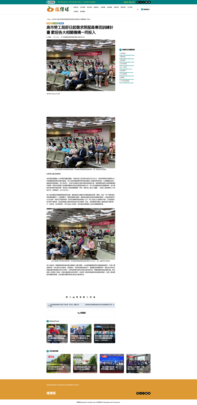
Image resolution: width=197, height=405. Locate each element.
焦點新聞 (61, 23)
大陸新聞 (103, 7)
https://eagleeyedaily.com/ (126, 58)
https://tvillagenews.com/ (126, 82)
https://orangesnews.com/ (126, 79)
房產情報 (82, 11)
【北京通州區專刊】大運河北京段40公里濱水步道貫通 (56, 369)
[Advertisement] (81, 105)
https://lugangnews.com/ (126, 72)
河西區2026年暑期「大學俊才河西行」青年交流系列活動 (136, 369)
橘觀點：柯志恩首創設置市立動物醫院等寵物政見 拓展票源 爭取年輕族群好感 (57, 339)
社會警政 (75, 11)
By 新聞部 (48, 37)
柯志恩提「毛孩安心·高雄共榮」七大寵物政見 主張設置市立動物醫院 (80, 338)
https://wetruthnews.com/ (126, 65)
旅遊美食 (96, 7)
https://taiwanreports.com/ (126, 55)
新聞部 (83, 313)
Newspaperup (107, 402)
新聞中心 (50, 340)
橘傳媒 (51, 393)
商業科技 (116, 7)
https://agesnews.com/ (125, 69)
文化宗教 (129, 7)
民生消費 (89, 7)
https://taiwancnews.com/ (126, 75)
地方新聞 (82, 7)
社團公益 (75, 7)
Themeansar (116, 402)
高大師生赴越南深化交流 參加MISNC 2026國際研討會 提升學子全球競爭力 (82, 369)
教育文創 (123, 7)
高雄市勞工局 (81, 37)
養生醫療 (109, 7)
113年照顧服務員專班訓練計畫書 (69, 37)
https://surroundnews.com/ (126, 62)
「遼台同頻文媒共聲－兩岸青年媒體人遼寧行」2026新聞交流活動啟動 (109, 369)
